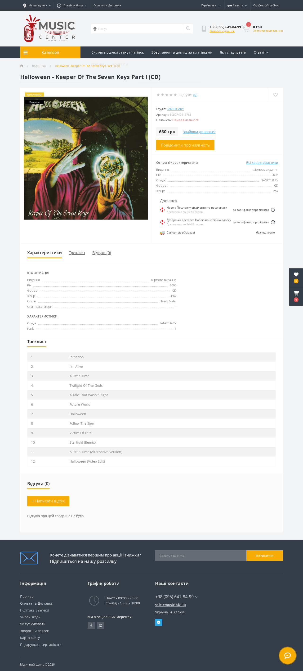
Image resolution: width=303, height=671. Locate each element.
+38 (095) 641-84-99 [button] (174, 596)
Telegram (158, 622)
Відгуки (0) (101, 252)
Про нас (98, 64)
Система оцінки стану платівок (117, 52)
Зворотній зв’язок (34, 631)
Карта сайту (30, 637)
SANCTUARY (175, 109)
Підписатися (264, 556)
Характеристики (44, 252)
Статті (259, 52)
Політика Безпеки (34, 610)
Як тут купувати (233, 52)
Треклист (77, 252)
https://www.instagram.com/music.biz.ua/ (100, 625)
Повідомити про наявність (185, 145)
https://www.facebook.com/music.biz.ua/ (91, 625)
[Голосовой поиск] (95, 28)
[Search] (188, 28)
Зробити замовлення (268, 31)
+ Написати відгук (48, 501)
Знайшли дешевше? (199, 131)
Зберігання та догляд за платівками (182, 52)
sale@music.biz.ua (170, 604)
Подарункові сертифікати (41, 644)
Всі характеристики (262, 162)
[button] (296, 296)
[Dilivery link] (273, 210)
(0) (195, 94)
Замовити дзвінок (222, 31)
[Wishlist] (275, 95)
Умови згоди (30, 617)
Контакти (120, 64)
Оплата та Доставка (107, 5)
